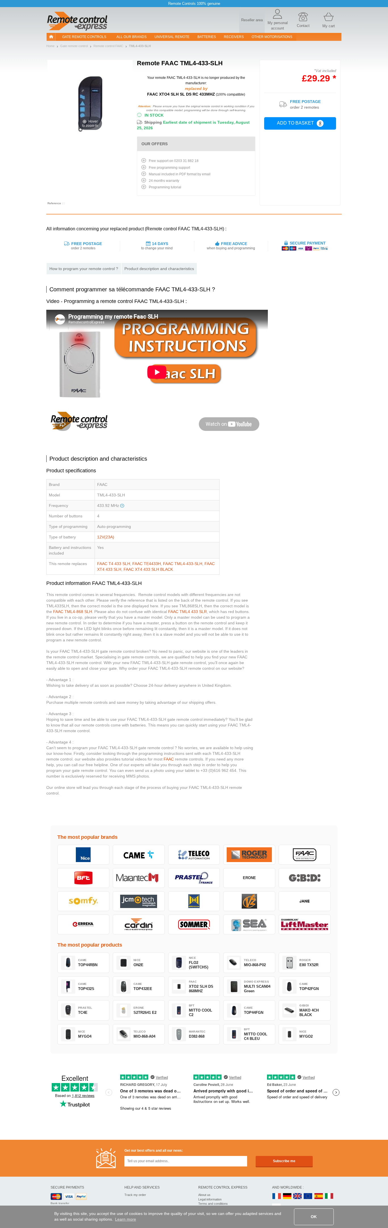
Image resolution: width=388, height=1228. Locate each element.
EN (308, 1196)
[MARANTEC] (139, 878)
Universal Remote (172, 37)
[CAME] (139, 855)
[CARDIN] (139, 924)
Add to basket (295, 123)
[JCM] (139, 901)
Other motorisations (272, 37)
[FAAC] (305, 855)
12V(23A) (105, 537)
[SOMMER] (194, 924)
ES (318, 1196)
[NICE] (83, 855)
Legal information (210, 1199)
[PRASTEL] (194, 878)
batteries (206, 37)
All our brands (131, 37)
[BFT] (83, 878)
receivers (234, 37)
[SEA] (249, 924)
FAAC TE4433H (146, 563)
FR (276, 1196)
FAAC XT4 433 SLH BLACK (148, 569)
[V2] (249, 901)
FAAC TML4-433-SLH (182, 563)
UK (297, 1196)
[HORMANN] (194, 901)
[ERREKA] (83, 924)
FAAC (169, 759)
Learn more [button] (125, 1219)
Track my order (135, 1195)
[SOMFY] (83, 901)
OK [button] (314, 1216)
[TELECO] (194, 855)
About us (204, 1195)
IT (329, 1196)
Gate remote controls (84, 37)
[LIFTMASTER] (305, 924)
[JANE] (305, 901)
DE (287, 1196)
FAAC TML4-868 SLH (72, 611)
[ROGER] (249, 855)
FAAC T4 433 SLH (113, 563)
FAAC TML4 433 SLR (187, 611)
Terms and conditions (213, 1203)
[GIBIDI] (305, 878)
